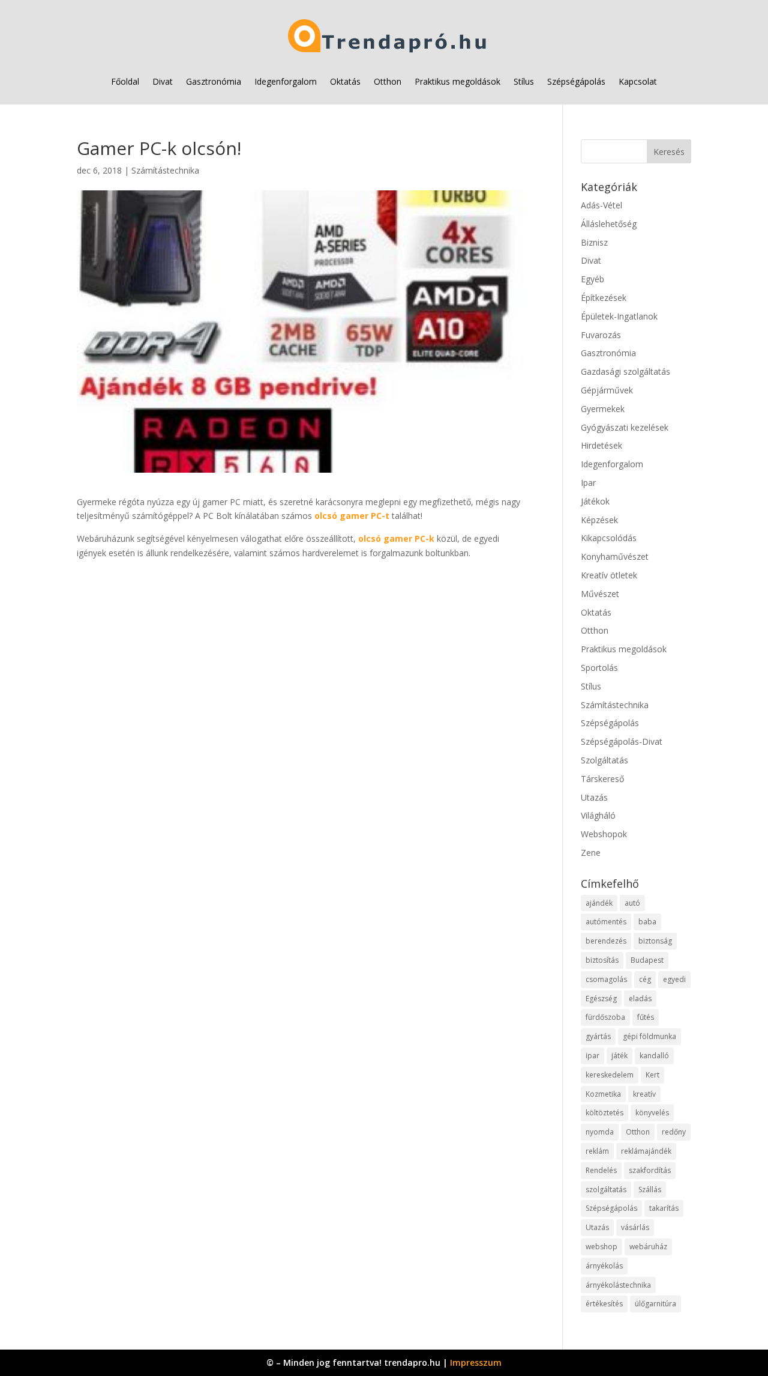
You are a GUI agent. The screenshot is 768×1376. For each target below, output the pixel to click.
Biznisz (594, 242)
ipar (592, 1055)
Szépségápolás (576, 81)
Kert (652, 1075)
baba (647, 922)
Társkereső (602, 778)
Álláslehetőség (609, 223)
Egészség (601, 998)
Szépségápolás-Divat (621, 741)
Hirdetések (601, 445)
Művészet (600, 593)
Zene (591, 852)
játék (619, 1055)
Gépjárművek (607, 390)
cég (645, 979)
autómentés (606, 922)
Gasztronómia (213, 81)
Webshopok (604, 834)
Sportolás (599, 667)
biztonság (655, 941)
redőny (674, 1132)
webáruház (648, 1246)
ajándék (599, 903)
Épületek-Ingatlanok (619, 316)
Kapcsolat (638, 81)
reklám (597, 1151)
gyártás (598, 1036)
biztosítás (602, 960)
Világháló (598, 815)
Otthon (387, 81)
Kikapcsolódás (609, 538)
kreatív (644, 1094)
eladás (640, 998)
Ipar (588, 482)
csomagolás (606, 979)
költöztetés (604, 1113)
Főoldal (125, 81)
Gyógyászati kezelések (624, 427)
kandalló (654, 1055)
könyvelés (652, 1113)
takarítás (664, 1208)
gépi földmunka (649, 1036)
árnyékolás (604, 1266)
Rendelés (601, 1170)
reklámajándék (646, 1151)
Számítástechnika (165, 170)
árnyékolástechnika (618, 1285)
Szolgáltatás (604, 760)
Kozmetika (603, 1094)
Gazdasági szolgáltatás (625, 371)
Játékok (595, 501)
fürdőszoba (605, 1017)
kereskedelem (610, 1075)
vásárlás (635, 1227)
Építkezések (603, 297)
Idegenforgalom (285, 81)
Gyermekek (603, 408)
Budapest (647, 960)
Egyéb (592, 279)
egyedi (674, 979)
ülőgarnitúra (655, 1304)
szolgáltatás (606, 1189)
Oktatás (345, 81)
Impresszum (476, 1362)
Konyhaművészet (615, 556)
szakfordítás (650, 1170)
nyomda (600, 1132)
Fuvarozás (601, 335)
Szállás (649, 1189)
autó (632, 903)
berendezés (606, 941)
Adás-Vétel (601, 205)
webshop (601, 1246)
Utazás (594, 797)
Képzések (599, 520)
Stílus (524, 81)
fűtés (645, 1017)
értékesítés (604, 1304)
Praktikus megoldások (457, 81)
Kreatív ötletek (609, 575)
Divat (162, 81)
